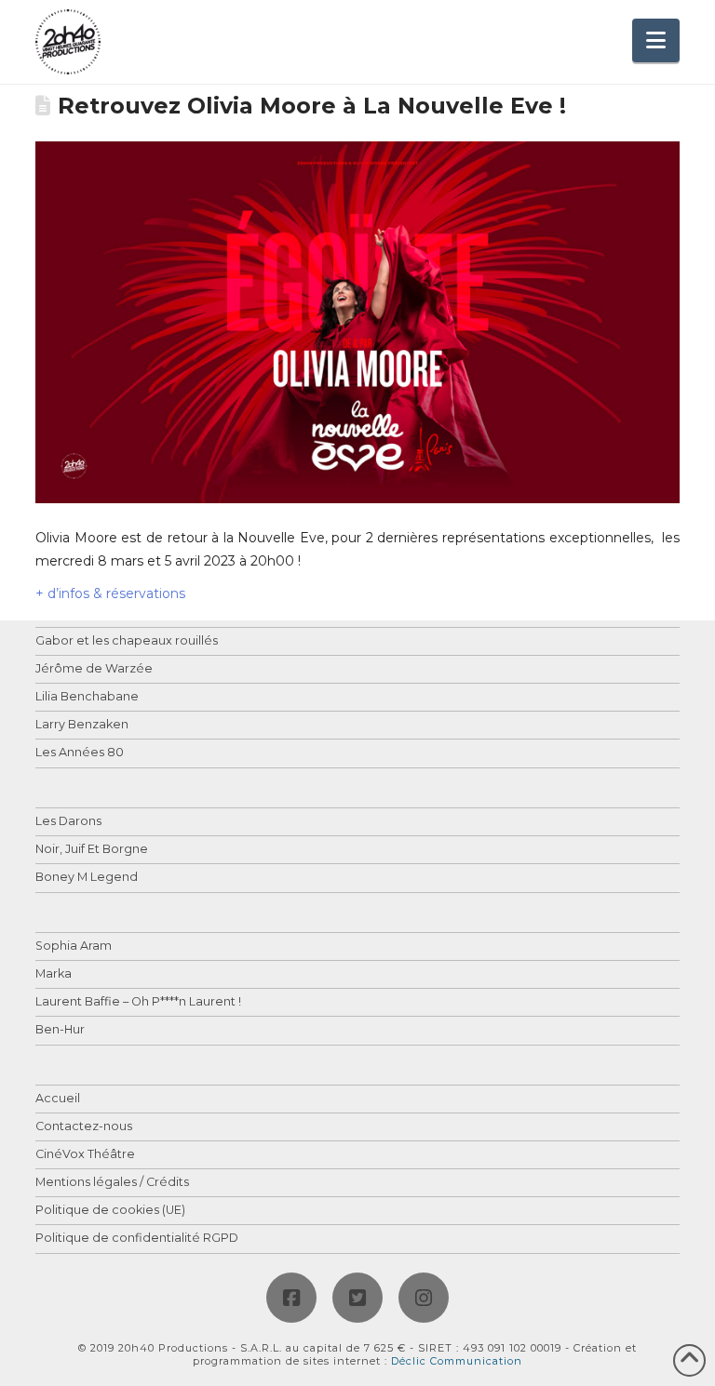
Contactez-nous (83, 1127)
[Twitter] (357, 1298)
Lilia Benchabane (87, 697)
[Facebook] (291, 1298)
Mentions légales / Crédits (112, 1183)
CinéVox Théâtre (85, 1155)
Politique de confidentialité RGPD (136, 1239)
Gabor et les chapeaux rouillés (126, 641)
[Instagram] (423, 1298)
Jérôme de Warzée (94, 669)
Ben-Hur (60, 1030)
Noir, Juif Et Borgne (91, 850)
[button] (656, 40)
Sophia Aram (73, 946)
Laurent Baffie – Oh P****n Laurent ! (138, 1002)
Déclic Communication (456, 1360)
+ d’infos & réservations (110, 593)
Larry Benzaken (81, 725)
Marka (53, 974)
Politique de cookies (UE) (110, 1211)
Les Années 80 (79, 753)
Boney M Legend (86, 878)
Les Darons (68, 822)
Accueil (57, 1099)
